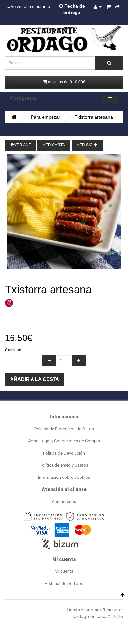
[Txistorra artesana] (64, 211)
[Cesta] (108, 6)
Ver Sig (85, 145)
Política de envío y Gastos (64, 465)
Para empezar (45, 117)
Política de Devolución (64, 453)
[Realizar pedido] (117, 6)
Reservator (113, 609)
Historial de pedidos (64, 583)
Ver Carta (54, 145)
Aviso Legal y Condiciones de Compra (64, 440)
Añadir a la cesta (34, 379)
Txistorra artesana (94, 117)
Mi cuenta (64, 571)
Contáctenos (64, 501)
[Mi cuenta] (98, 6)
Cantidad (13, 350)
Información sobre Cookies (64, 477)
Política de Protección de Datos (64, 428)
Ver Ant (22, 145)
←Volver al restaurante (28, 6)
